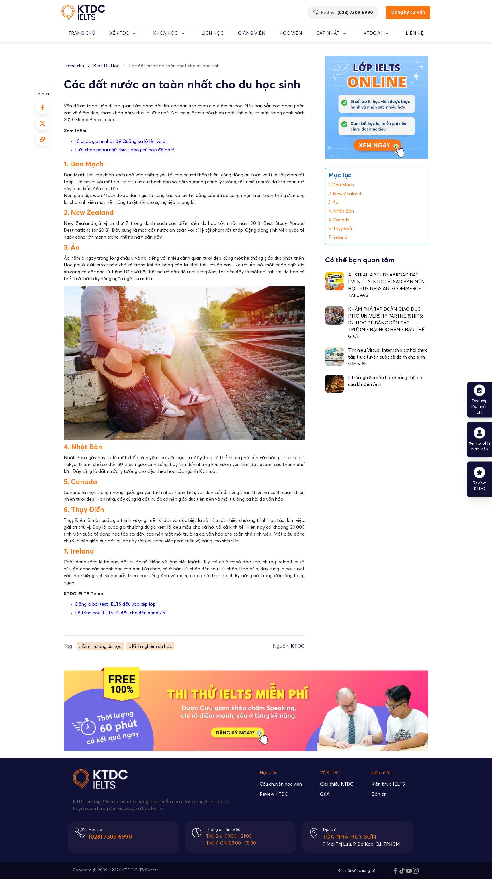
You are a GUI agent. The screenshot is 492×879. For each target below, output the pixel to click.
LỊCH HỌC (213, 33)
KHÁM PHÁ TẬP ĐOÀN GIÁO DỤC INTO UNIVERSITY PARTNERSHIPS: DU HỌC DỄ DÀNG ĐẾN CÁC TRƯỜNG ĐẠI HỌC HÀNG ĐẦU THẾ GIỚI (386, 323)
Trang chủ (74, 66)
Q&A (325, 794)
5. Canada (339, 220)
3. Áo (333, 202)
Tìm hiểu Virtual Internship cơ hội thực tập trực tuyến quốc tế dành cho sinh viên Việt (387, 357)
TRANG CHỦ (81, 33)
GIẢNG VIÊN (251, 33)
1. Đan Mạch (341, 185)
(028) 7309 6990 (110, 837)
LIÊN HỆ (415, 33)
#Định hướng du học (100, 646)
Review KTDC (274, 794)
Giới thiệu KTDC (336, 784)
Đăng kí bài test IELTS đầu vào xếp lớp (115, 604)
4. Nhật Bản (341, 211)
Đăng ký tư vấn (408, 12)
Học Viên (291, 33)
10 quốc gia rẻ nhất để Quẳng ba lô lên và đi (121, 141)
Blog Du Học (106, 66)
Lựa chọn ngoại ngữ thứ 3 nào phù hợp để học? (124, 150)
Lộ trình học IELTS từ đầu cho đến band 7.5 (120, 613)
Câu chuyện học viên (281, 784)
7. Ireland (337, 237)
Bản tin (379, 794)
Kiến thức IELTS (388, 784)
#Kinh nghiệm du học (150, 646)
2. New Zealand (344, 194)
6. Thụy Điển (341, 228)
